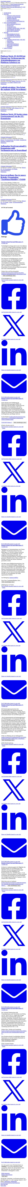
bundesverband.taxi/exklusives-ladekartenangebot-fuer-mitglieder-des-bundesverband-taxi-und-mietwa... (13, 884)
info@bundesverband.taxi (17, 4)
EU (22, 81)
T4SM (10, 202)
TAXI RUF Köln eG (6, 422)
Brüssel (13, 81)
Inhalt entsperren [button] (5, 1173)
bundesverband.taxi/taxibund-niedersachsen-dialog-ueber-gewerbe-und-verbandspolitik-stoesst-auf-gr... (14, 1032)
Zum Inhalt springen (6, 1)
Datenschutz (14, 1181)
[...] (14, 77)
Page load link (4, 1184)
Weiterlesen (3, 84)
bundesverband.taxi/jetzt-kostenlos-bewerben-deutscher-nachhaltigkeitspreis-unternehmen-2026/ (13, 273)
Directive (18, 81)
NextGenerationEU (5, 170)
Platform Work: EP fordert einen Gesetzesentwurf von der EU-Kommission (14, 116)
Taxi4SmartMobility (18, 202)
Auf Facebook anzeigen (12, 280)
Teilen (3, 281)
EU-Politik (10, 82)
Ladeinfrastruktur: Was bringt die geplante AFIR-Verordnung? (13, 88)
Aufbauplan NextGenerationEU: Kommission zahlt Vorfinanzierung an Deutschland (14, 148)
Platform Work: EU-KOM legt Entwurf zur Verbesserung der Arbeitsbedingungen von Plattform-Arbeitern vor (13, 59)
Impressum (7, 1181)
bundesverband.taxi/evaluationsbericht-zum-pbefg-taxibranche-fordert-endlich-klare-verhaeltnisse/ (13, 738)
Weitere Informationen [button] (6, 1174)
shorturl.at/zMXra (13, 577)
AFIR (13, 108)
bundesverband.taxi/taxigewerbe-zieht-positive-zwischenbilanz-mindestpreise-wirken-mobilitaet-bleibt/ (13, 418)
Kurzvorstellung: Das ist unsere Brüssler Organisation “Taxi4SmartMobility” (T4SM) (13, 177)
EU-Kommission (9, 140)
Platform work (16, 82)
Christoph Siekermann (6, 79)
